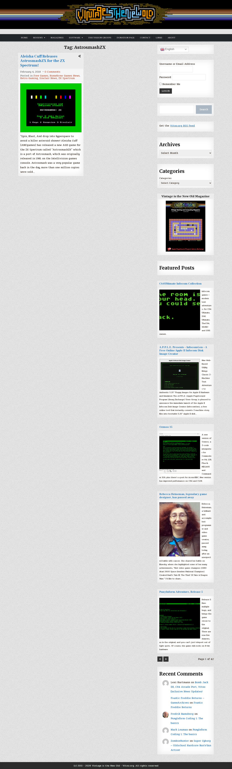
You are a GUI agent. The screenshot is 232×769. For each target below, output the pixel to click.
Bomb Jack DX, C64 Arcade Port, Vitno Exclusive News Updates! (189, 687)
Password (165, 77)
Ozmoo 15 (165, 427)
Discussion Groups (99, 37)
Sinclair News (48, 78)
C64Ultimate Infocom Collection (180, 283)
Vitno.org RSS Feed (182, 126)
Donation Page (126, 37)
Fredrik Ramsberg (182, 714)
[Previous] (160, 659)
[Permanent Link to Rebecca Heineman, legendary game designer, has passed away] (179, 529)
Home (24, 37)
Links (159, 37)
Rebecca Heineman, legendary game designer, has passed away (183, 495)
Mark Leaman (179, 730)
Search (204, 109)
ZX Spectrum (66, 78)
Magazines (57, 37)
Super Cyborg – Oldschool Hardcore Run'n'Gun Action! (191, 745)
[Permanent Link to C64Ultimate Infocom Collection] (179, 310)
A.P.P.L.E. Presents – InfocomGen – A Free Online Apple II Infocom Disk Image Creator (183, 350)
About (171, 37)
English (169, 49)
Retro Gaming (29, 78)
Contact (145, 37)
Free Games (40, 75)
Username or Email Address (177, 64)
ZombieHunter (180, 741)
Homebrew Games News (65, 75)
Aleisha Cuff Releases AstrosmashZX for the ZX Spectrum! (42, 61)
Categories (165, 178)
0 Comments (52, 72)
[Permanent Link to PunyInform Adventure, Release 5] (179, 618)
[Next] (165, 659)
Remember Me (171, 84)
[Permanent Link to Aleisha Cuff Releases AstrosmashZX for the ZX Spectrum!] (51, 107)
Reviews (38, 37)
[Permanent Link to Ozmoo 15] (179, 453)
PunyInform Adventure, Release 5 (181, 592)
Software (74, 37)
